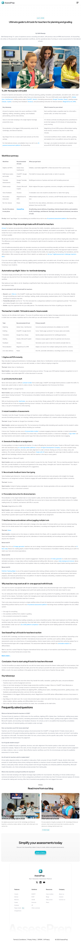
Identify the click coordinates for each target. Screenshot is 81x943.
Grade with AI (40, 452)
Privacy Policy (31, 939)
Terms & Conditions (19, 939)
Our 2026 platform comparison (30, 624)
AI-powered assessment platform (57, 218)
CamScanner (9, 99)
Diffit (74, 101)
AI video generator (56, 559)
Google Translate (58, 99)
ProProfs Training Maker (9, 571)
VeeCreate (22, 401)
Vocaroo (30, 101)
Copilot (9, 101)
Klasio (9, 530)
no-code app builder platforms (27, 447)
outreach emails (27, 382)
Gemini (34, 99)
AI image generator (19, 546)
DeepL (65, 99)
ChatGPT (29, 99)
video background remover (66, 561)
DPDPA (40, 939)
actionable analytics (63, 643)
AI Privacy (47, 939)
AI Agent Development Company (50, 447)
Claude (4, 101)
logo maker (72, 433)
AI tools (4, 228)
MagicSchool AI (67, 101)
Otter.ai (13, 294)
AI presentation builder (32, 431)
